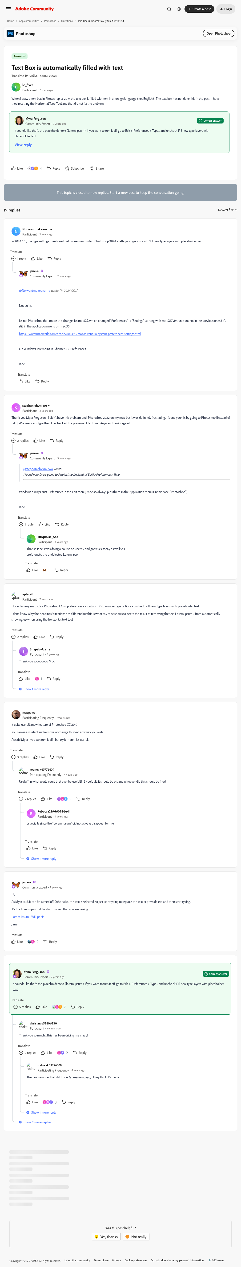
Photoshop (50, 21)
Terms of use (101, 1260)
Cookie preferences (136, 1260)
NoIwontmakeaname (37, 229)
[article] (120, 244)
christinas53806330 (43, 1023)
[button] (8, 10)
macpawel (29, 712)
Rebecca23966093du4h (54, 811)
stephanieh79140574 (36, 405)
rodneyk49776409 (42, 769)
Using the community (77, 1260)
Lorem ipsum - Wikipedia (28, 917)
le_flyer (27, 85)
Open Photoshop (219, 33)
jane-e (34, 271)
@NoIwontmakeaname (34, 290)
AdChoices (218, 1260)
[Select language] (179, 9)
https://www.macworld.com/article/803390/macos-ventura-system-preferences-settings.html (80, 334)
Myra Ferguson (35, 118)
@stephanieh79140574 (38, 469)
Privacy (116, 1260)
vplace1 (27, 594)
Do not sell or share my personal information (177, 1260)
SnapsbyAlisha (40, 649)
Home (10, 21)
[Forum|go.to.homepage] (34, 9)
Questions (67, 21)
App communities (29, 21)
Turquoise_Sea (47, 537)
